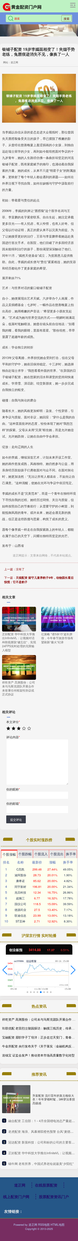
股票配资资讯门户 (54, 1196)
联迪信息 (20, 915)
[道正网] (22, 7)
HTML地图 (57, 1224)
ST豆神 (20, 921)
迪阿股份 (20, 875)
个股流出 (56, 854)
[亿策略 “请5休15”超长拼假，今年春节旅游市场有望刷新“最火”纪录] (58, 618)
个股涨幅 (9, 854)
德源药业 (20, 910)
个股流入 (41, 854)
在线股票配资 (46, 1185)
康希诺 (20, 881)
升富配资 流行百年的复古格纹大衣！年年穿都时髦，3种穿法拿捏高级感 (53, 1099)
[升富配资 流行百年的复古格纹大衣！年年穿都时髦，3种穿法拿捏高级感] (16, 1099)
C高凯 (20, 869)
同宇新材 (20, 887)
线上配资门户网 (16, 1196)
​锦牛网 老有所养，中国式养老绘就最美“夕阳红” (41, 1163)
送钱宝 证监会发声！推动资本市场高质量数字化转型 (38, 1055)
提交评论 (16, 820)
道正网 (19, 1185)
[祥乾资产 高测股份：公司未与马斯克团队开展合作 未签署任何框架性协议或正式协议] (19, 667)
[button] (5, 970)
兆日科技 (20, 892)
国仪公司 (20, 904)
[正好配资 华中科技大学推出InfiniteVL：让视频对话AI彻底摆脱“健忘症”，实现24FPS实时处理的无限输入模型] (19, 618)
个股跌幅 (25, 854)
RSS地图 (44, 1224)
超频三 (20, 898)
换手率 (71, 854)
